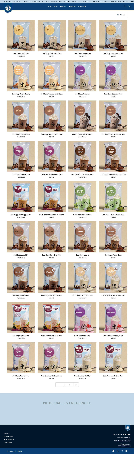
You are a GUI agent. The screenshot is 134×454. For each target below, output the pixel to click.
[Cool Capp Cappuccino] (82, 35)
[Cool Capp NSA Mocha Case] (52, 277)
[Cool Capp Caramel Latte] (21, 75)
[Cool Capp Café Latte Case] (52, 35)
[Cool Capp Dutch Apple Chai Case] (52, 196)
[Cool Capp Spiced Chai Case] (52, 317)
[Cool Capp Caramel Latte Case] (52, 75)
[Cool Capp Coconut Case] (113, 75)
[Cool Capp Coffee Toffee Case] (52, 116)
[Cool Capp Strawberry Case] (113, 317)
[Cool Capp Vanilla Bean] (21, 357)
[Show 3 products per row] (121, 14)
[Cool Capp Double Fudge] (21, 156)
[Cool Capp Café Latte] (21, 35)
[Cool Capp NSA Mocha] (21, 277)
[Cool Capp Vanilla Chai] (82, 357)
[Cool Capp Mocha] (82, 237)
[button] (56, 6)
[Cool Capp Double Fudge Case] (52, 156)
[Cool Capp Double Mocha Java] (82, 156)
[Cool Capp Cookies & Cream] (82, 116)
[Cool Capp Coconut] (82, 75)
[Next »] (76, 384)
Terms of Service (9, 439)
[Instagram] (122, 451)
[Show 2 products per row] (117, 14)
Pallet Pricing (67, 419)
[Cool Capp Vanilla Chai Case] (113, 357)
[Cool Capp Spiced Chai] (21, 317)
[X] (117, 451)
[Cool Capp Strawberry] (82, 317)
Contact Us (7, 433)
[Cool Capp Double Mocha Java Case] (113, 156)
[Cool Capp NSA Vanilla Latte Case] (113, 277)
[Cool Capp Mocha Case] (113, 237)
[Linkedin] (126, 451)
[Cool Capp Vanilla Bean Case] (52, 357)
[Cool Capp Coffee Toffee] (21, 116)
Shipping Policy (8, 436)
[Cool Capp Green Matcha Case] (113, 196)
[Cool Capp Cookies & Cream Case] (113, 116)
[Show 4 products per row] (125, 14)
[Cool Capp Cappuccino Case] (113, 35)
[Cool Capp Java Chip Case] (52, 237)
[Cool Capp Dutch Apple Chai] (21, 196)
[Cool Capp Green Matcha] (82, 196)
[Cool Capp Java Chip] (21, 237)
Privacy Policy (8, 442)
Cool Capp (13, 451)
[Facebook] (113, 451)
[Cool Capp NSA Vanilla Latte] (82, 277)
